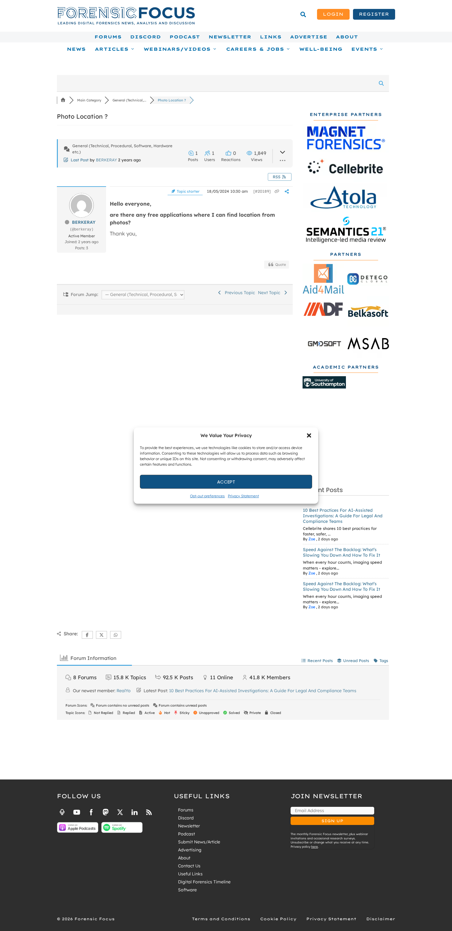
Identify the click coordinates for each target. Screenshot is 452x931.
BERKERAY (106, 159)
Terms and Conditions (221, 919)
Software (187, 890)
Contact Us (189, 866)
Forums (107, 37)
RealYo (124, 690)
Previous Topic (238, 292)
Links (270, 37)
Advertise (308, 37)
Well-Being (321, 49)
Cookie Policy (278, 919)
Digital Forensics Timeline (204, 882)
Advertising (189, 850)
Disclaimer (380, 919)
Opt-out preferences (207, 496)
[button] (309, 435)
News (76, 49)
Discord (145, 37)
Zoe (311, 539)
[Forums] (63, 100)
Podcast (184, 37)
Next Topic (270, 292)
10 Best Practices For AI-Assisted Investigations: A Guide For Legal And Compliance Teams (343, 515)
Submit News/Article (199, 842)
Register (374, 14)
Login (333, 14)
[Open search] (303, 14)
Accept (226, 481)
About (347, 37)
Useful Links (190, 874)
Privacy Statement (243, 496)
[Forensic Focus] (126, 23)
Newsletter (229, 37)
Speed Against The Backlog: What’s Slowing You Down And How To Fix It (341, 552)
